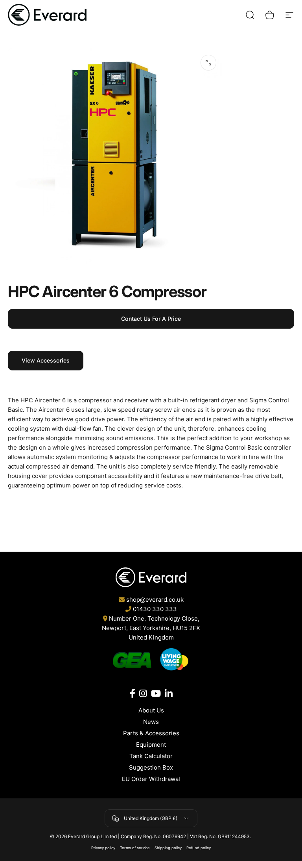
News (151, 721)
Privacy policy (103, 848)
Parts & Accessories (151, 733)
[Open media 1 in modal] (208, 63)
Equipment (151, 744)
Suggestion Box (151, 767)
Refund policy (198, 848)
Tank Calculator (151, 756)
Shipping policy (168, 848)
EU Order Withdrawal (151, 779)
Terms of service (135, 848)
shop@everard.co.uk (155, 599)
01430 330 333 (155, 609)
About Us (151, 710)
